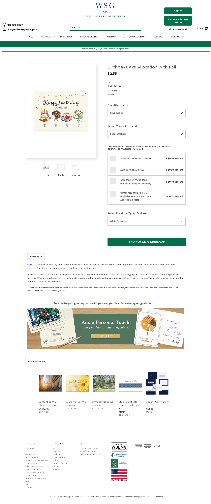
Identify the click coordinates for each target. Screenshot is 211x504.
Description (36, 256)
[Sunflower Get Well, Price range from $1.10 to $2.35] (77, 383)
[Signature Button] (105, 328)
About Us (29, 448)
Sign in (178, 10)
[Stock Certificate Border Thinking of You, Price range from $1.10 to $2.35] (130, 383)
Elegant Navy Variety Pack (157, 404)
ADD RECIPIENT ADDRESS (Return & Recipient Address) (135, 182)
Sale (30, 36)
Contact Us (30, 454)
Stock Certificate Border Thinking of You (129, 405)
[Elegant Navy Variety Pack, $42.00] (157, 383)
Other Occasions (135, 36)
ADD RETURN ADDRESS (132, 169)
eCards (176, 36)
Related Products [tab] (36, 361)
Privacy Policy (31, 475)
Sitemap (29, 487)
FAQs (27, 451)
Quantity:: (120, 105)
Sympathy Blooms (102, 402)
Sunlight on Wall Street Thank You (48, 404)
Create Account (178, 29)
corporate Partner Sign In (178, 21)
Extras (159, 36)
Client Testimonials (34, 466)
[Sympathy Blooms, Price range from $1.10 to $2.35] (104, 383)
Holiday (111, 36)
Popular (47, 36)
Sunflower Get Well (76, 402)
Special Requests (33, 469)
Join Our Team (31, 457)
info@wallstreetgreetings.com (23, 29)
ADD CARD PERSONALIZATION (135, 158)
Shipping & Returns (34, 472)
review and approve (146, 242)
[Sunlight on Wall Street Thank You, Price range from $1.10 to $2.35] (50, 383)
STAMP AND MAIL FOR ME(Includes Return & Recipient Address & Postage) (135, 196)
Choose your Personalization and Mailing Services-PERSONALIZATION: (139, 148)
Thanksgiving (89, 36)
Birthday (66, 36)
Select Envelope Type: (127, 213)
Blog (27, 484)
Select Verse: (123, 126)
